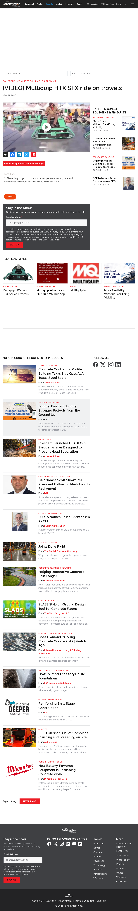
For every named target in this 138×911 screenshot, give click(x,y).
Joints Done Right (51, 546)
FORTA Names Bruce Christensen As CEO (105, 180)
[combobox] (35, 73)
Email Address (14, 217)
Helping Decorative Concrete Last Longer (61, 574)
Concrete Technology (50, 601)
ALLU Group (50, 742)
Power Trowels (11, 286)
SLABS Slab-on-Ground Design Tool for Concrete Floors (62, 606)
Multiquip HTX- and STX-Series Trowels (16, 292)
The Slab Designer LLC (56, 613)
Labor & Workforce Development (56, 476)
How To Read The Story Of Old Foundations (61, 676)
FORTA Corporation (54, 526)
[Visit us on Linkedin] (118, 364)
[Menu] (132, 4)
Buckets (42, 729)
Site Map (101, 901)
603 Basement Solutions (57, 683)
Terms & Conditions (84, 901)
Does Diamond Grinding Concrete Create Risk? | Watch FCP (62, 641)
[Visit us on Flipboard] (80, 844)
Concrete (9, 81)
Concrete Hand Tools (50, 762)
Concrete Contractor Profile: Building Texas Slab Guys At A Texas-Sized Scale (60, 373)
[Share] (12, 154)
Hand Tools (44, 439)
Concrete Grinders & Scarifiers (55, 633)
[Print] (5, 154)
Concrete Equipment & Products (37, 81)
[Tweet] (26, 154)
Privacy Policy (54, 240)
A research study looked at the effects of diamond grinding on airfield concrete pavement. (64, 659)
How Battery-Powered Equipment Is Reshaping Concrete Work (57, 770)
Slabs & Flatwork (47, 365)
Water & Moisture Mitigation (53, 670)
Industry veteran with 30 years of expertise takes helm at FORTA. (63, 531)
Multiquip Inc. (79, 290)
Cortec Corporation (54, 580)
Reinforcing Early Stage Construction (56, 706)
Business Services (46, 286)
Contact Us (38, 901)
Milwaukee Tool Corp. (55, 779)
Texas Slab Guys (53, 382)
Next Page (29, 801)
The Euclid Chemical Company (60, 551)
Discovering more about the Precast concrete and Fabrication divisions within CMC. (64, 718)
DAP (46, 493)
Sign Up (14, 244)
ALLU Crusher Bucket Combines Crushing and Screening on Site (63, 735)
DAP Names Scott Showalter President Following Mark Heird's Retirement (64, 484)
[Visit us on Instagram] (110, 364)
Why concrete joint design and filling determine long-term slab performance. (62, 557)
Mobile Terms (36, 240)
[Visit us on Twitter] (103, 364)
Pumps (73, 286)
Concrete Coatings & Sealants (54, 568)
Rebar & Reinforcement (50, 513)
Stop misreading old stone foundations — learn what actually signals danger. (62, 689)
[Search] (125, 4)
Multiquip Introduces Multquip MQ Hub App (51, 292)
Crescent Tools (52, 456)
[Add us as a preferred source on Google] (33, 154)
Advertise (51, 901)
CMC (46, 712)
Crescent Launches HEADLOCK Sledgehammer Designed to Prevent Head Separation (105, 141)
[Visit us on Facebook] (95, 364)
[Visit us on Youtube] (74, 844)
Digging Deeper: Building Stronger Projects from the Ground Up (103, 163)
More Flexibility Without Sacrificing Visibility (104, 124)
